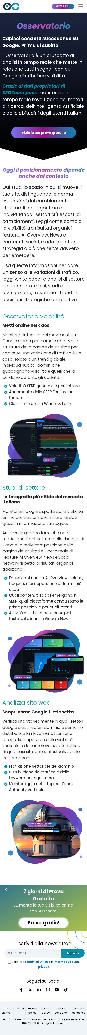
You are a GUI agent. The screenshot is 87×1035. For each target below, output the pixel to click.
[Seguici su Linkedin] (39, 990)
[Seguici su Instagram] (48, 990)
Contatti (19, 1009)
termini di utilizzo (37, 962)
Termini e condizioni (61, 1011)
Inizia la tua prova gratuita (43, 133)
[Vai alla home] (11, 6)
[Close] (5, 889)
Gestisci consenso (78, 1011)
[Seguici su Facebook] (21, 990)
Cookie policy (45, 1011)
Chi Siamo (6, 1011)
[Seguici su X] (30, 990)
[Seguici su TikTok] (66, 990)
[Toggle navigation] (80, 6)
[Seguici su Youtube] (57, 990)
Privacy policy (32, 1011)
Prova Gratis (63, 6)
